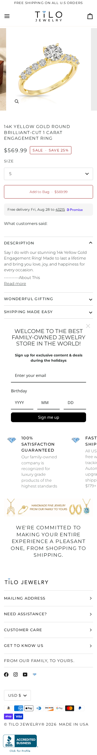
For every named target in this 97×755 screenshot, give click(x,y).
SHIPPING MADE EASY (28, 311)
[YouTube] (25, 674)
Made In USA (74, 724)
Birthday (19, 390)
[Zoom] (16, 101)
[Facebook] (6, 674)
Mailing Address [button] (24, 598)
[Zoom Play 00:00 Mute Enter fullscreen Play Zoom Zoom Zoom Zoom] (48, 69)
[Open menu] (11, 16)
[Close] (88, 326)
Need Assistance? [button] (25, 614)
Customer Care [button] (23, 629)
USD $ (14, 695)
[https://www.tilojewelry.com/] (34, 674)
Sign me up (48, 417)
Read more (15, 283)
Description (19, 243)
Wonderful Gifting (28, 298)
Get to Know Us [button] (23, 645)
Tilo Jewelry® (27, 724)
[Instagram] (15, 674)
